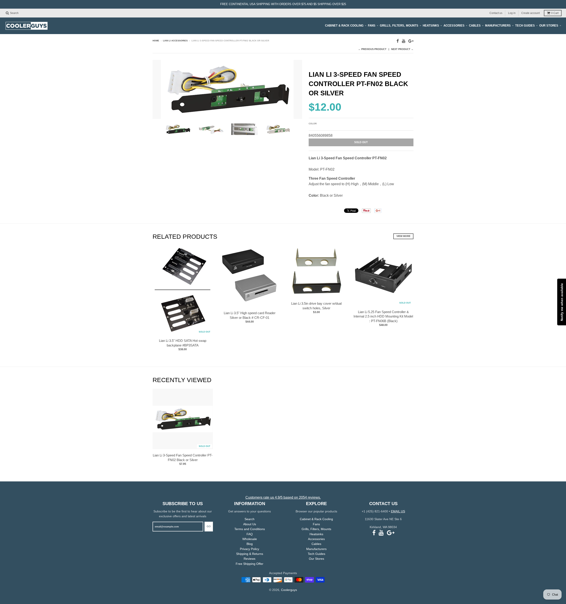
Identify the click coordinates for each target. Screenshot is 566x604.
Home (156, 40)
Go (209, 526)
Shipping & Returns (249, 554)
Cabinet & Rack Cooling (344, 25)
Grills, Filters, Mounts (399, 25)
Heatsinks (431, 25)
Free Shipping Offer (249, 564)
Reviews (249, 558)
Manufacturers (498, 25)
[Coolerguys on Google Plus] (410, 41)
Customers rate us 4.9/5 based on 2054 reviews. (283, 497)
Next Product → (402, 49)
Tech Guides (525, 25)
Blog (250, 544)
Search (249, 519)
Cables (475, 25)
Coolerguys (289, 590)
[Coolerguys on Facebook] (397, 41)
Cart (554, 13)
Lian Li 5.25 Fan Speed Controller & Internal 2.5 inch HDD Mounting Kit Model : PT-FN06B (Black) (383, 316)
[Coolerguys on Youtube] (403, 41)
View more (403, 236)
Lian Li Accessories (175, 40)
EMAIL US (398, 511)
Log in (512, 12)
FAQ (250, 534)
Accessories (454, 25)
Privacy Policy (249, 549)
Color (313, 123)
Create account (530, 12)
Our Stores (548, 25)
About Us (249, 524)
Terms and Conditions (249, 529)
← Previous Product (372, 49)
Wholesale (249, 539)
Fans (371, 25)
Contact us (496, 12)
